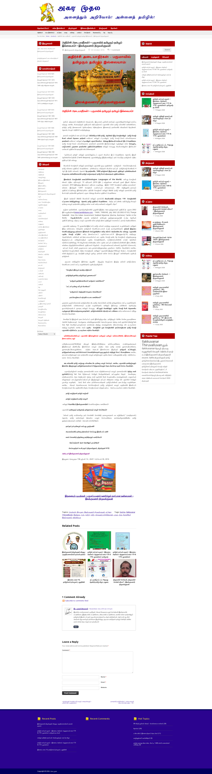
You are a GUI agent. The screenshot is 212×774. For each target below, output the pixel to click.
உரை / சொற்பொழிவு (44, 202)
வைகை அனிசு (148, 357)
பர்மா (120, 515)
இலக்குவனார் (42, 191)
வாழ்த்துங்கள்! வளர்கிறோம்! (141, 738)
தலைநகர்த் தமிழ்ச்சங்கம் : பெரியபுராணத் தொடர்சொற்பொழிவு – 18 (122, 702)
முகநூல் (40, 306)
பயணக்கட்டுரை (43, 279)
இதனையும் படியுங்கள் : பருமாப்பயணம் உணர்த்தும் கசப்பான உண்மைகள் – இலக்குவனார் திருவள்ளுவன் (99, 497)
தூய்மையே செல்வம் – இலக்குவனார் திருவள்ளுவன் (161, 276)
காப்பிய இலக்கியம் (43, 227)
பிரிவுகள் (165, 57)
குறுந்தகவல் (42, 232)
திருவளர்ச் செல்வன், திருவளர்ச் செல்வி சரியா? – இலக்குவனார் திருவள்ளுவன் (124, 582)
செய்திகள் (87, 32)
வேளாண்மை (42, 326)
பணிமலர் (41, 273)
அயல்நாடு (53, 36)
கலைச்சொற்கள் (43, 219)
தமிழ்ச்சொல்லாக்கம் (149, 360)
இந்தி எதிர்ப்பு (42, 186)
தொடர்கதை (42, 260)
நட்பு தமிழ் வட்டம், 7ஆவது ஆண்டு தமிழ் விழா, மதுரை (163, 147)
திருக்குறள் (72, 28)
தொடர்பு (110, 32)
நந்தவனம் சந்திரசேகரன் (104, 515)
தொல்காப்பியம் (43, 28)
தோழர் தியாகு (156, 375)
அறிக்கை (41, 172)
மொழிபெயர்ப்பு (42, 309)
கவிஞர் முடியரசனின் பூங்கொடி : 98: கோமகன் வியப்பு (162, 305)
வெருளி (40, 317)
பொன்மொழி (42, 298)
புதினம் (40, 293)
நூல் (165, 345)
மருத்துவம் (41, 301)
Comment (66, 650)
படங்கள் (40, 271)
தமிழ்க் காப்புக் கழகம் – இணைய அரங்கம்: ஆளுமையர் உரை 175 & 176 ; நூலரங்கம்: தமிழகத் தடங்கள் (157, 69)
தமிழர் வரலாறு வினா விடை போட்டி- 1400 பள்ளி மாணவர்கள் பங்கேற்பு (151, 744)
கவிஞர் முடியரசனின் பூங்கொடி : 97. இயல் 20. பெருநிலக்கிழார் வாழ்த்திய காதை (163, 319)
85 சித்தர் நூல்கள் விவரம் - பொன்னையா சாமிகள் (148, 724)
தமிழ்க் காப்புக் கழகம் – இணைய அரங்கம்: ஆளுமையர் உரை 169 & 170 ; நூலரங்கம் (162, 184)
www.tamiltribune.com (84, 212)
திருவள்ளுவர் (160, 357)
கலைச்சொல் (146, 375)
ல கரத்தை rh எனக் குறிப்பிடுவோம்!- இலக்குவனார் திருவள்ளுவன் (160, 225)
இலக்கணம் (41, 188)
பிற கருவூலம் (42, 290)
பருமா (116, 515)
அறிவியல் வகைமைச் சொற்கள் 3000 (158, 378)
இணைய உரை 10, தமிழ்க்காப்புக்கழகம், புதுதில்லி (156, 86)
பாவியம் (79, 32)
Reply (76, 627)
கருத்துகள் (155, 57)
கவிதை (72, 32)
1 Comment (115, 50)
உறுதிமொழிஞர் (42, 205)
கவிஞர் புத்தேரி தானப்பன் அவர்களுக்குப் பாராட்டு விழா (162, 118)
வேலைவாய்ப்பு (97, 32)
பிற (104, 32)
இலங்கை (77, 515)
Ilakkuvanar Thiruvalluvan (152, 343)
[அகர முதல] (95, 22)
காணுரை (41, 224)
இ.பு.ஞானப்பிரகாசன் (81, 609)
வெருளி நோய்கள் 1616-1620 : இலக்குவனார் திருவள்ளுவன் (162, 239)
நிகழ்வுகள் (103, 28)
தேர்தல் (40, 257)
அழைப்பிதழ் (42, 177)
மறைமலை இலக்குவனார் (151, 363)
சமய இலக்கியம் (49, 32)
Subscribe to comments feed (76, 600)
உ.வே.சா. (152, 369)
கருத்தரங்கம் (42, 213)
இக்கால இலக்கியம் (88, 28)
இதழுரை (80, 512)
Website (104, 687)
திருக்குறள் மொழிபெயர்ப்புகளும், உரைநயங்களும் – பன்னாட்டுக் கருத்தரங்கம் (77, 702)
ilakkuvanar (148, 348)
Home (47, 36)
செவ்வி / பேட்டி (42, 243)
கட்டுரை (59, 32)
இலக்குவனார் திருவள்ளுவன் (75, 50)
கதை (65, 32)
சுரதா (144, 378)
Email (103, 682)
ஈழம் (82, 515)
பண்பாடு (40, 276)
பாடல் (39, 282)
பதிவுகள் (145, 57)
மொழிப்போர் (42, 312)
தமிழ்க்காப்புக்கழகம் (149, 366)
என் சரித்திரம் (166, 375)
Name (103, 677)
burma (122, 512)
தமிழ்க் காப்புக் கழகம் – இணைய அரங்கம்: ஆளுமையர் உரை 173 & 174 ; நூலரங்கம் (124, 554)
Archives (40, 331)
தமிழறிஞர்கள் (42, 246)
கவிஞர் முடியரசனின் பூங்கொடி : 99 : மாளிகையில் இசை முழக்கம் (161, 290)
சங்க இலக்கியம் (59, 28)
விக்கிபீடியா (77, 517)
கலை (39, 216)
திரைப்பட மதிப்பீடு (43, 254)
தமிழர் (87, 515)
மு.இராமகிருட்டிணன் (44, 304)
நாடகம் (40, 265)
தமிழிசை (41, 249)
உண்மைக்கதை (42, 199)
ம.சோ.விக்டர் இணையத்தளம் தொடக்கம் (145, 733)
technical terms (162, 372)
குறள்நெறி (41, 230)
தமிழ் (92, 515)
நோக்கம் (114, 28)
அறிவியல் (40, 32)
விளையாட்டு (42, 315)
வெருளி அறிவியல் (43, 320)
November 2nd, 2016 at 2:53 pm (101, 609)
